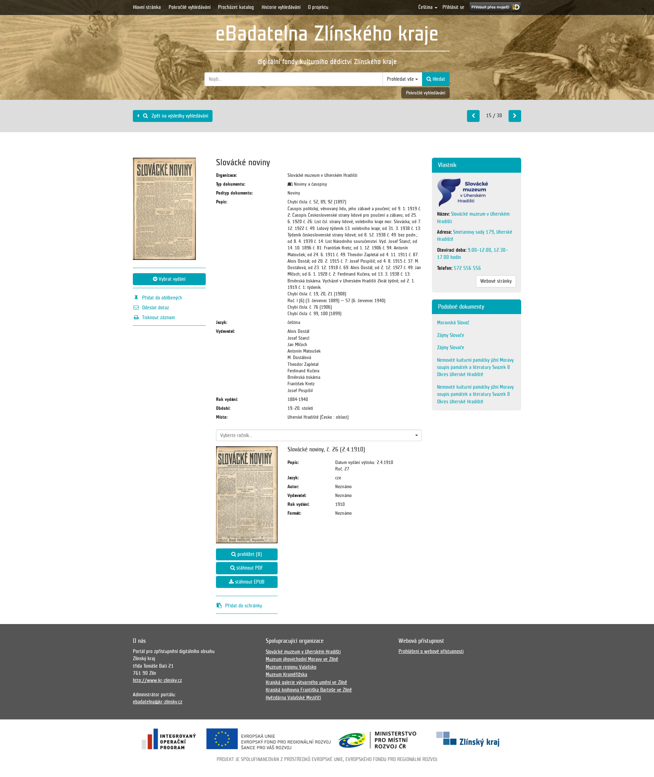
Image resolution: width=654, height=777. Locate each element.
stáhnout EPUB (249, 582)
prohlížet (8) (249, 554)
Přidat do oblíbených (162, 297)
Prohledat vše (401, 79)
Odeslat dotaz (155, 307)
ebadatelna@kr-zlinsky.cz (157, 701)
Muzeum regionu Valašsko (291, 667)
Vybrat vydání (171, 279)
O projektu (318, 7)
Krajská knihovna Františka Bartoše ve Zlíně (309, 690)
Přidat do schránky (243, 605)
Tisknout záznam (158, 317)
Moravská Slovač (453, 322)
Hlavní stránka (147, 7)
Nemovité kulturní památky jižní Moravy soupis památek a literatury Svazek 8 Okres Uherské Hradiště (475, 367)
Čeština (426, 7)
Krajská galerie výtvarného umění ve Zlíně (306, 682)
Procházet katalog (236, 7)
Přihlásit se (453, 7)
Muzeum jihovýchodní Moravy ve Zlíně (302, 659)
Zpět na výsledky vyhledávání (179, 116)
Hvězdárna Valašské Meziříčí (293, 697)
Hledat (438, 79)
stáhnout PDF (249, 568)
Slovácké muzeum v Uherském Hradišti (303, 651)
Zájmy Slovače (450, 335)
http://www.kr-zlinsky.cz (157, 680)
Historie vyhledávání (281, 7)
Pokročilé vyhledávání (190, 7)
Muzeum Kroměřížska (286, 674)
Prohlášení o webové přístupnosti (431, 651)
